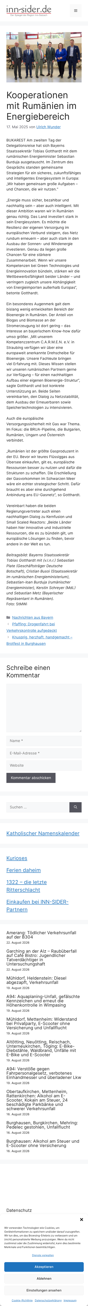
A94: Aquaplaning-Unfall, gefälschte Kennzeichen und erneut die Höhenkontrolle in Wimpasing (43, 1001)
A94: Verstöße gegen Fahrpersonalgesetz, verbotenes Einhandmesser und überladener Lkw (43, 1073)
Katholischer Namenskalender (42, 833)
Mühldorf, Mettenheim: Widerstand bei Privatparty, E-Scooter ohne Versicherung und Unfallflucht (41, 1023)
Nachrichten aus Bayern (32, 617)
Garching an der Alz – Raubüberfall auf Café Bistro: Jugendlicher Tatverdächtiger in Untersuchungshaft (41, 958)
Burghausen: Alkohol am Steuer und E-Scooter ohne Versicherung (42, 1143)
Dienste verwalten (43, 1255)
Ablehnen (44, 1278)
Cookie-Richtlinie (22, 1300)
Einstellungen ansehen (44, 1290)
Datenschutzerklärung (48, 1300)
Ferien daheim (23, 870)
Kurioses (16, 858)
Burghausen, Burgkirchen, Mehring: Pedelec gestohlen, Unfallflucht (42, 1125)
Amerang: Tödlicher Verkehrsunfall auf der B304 (41, 935)
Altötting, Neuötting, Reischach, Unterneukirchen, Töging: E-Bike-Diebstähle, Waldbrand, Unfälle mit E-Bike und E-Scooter (41, 1048)
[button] (81, 1219)
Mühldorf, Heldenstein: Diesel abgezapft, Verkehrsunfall (36, 980)
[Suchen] (75, 807)
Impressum (70, 1300)
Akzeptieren (44, 1267)
